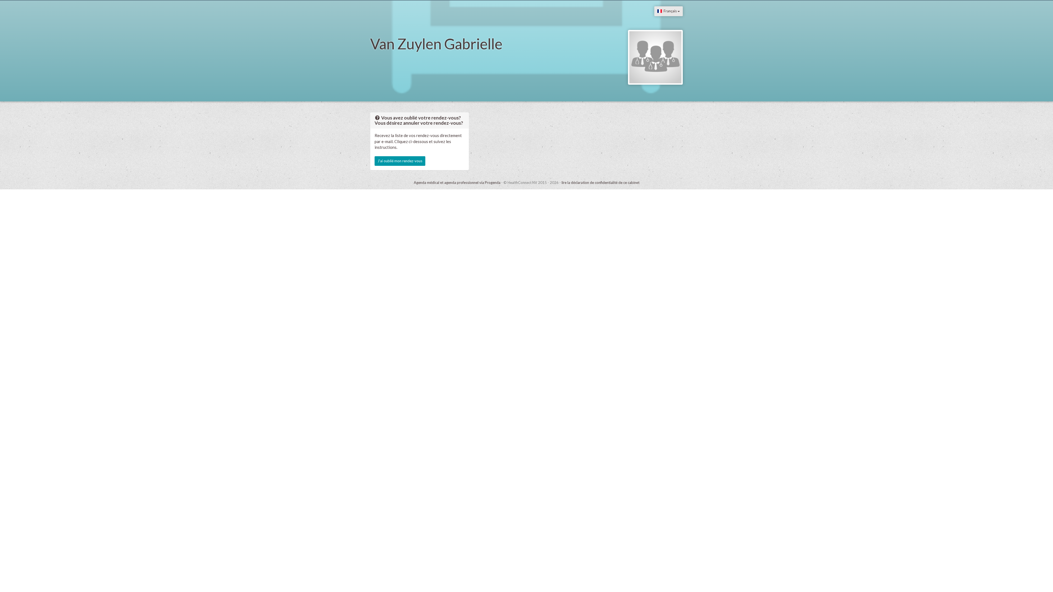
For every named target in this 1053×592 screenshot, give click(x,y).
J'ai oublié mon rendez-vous (400, 161)
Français (670, 11)
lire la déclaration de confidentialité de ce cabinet (600, 182)
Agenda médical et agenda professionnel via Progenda (457, 182)
